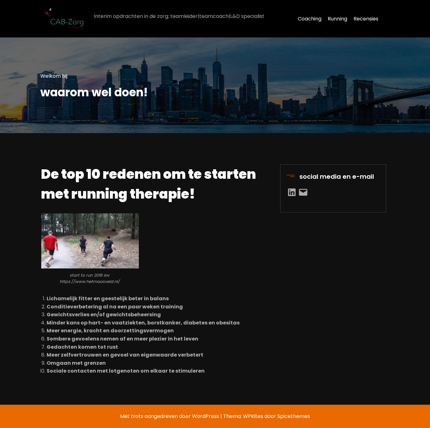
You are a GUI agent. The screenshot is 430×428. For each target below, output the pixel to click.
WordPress (205, 416)
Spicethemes (293, 416)
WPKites (253, 416)
